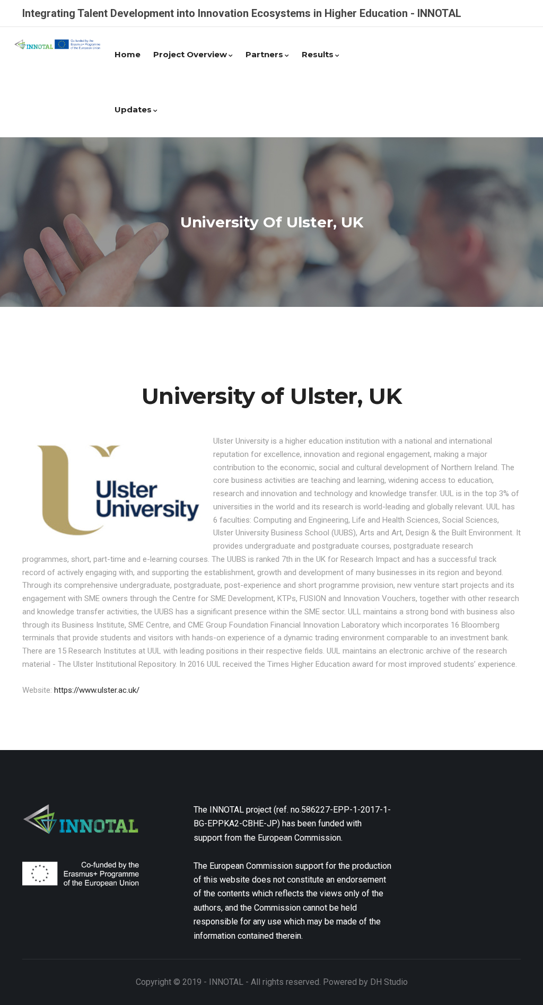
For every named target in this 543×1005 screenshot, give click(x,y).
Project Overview (190, 54)
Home (128, 54)
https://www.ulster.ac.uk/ (96, 690)
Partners (264, 54)
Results (318, 54)
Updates (133, 109)
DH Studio (389, 982)
